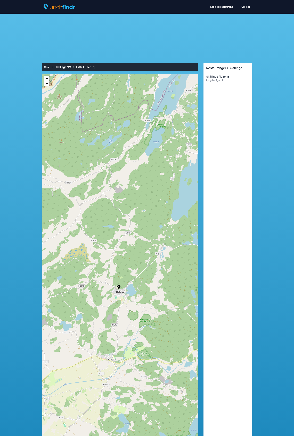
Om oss (245, 6)
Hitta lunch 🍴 (85, 67)
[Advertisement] (147, 37)
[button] (119, 287)
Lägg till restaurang (221, 6)
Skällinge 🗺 (63, 67)
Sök (46, 67)
